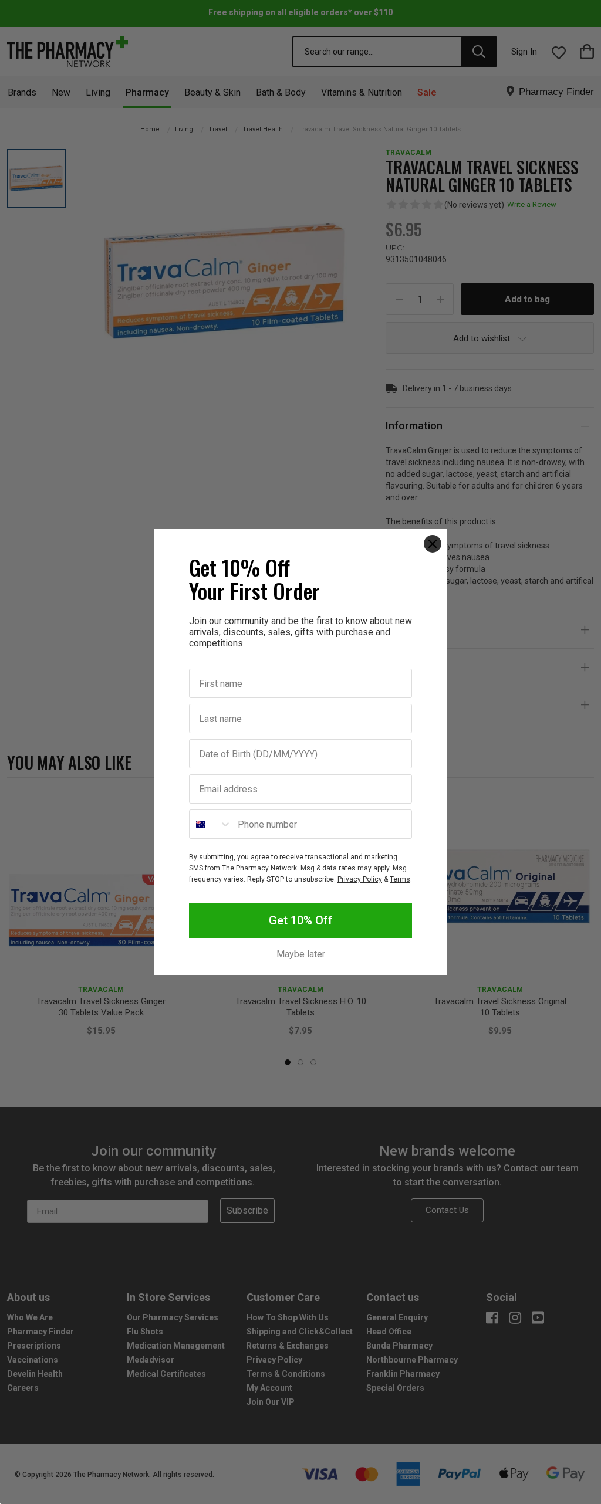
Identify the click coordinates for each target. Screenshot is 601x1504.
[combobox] (211, 824)
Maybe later (300, 954)
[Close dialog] (432, 544)
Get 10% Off (301, 920)
